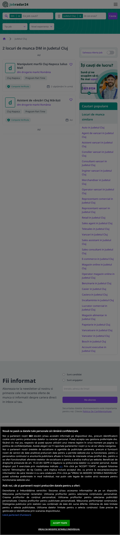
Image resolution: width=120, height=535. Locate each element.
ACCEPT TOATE (60, 523)
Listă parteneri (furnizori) (16, 514)
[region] (60, 480)
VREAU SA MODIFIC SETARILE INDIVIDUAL (59, 529)
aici (60, 466)
